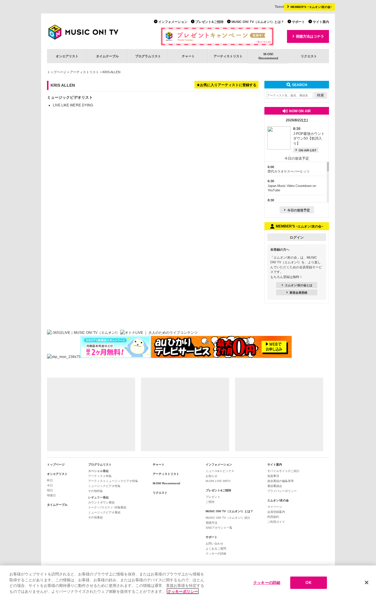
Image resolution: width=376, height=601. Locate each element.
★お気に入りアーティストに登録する (226, 85)
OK (308, 582)
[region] (188, 583)
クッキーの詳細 (216, 553)
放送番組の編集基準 (280, 481)
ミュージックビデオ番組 (104, 512)
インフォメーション (172, 22)
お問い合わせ (214, 543)
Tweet (279, 7)
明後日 (51, 495)
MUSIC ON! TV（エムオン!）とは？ (257, 22)
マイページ (274, 506)
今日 (50, 485)
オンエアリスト (67, 56)
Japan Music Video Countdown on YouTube (292, 185)
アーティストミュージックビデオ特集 (113, 481)
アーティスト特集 (100, 476)
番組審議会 (274, 486)
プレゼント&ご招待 (209, 22)
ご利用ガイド (276, 521)
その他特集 (95, 491)
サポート (298, 22)
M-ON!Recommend (268, 56)
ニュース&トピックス (220, 471)
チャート (188, 56)
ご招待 (210, 501)
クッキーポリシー (182, 591)
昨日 (50, 480)
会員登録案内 (276, 511)
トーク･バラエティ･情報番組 (107, 507)
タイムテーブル (107, 56)
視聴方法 (211, 522)
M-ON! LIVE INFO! (218, 481)
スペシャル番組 (98, 471)
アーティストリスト (228, 56)
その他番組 (95, 517)
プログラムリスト (148, 56)
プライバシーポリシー (282, 491)
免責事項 (273, 476)
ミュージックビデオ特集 (104, 486)
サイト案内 (321, 22)
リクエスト (309, 56)
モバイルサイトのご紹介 (283, 471)
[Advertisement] (91, 414)
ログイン (297, 237)
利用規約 (273, 516)
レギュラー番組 (98, 497)
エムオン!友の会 (278, 500)
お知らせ (211, 476)
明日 (50, 490)
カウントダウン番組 (101, 502)
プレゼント (213, 496)
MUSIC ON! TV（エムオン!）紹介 (228, 517)
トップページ (56, 72)
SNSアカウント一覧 (219, 527)
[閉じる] (366, 582)
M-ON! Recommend (166, 483)
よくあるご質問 (216, 548)
